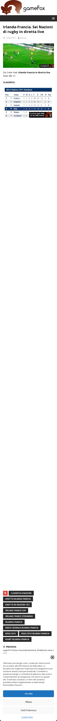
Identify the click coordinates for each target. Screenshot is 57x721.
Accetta (28, 693)
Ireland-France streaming (19, 616)
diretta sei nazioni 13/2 (17, 604)
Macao (23, 37)
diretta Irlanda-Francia (18, 599)
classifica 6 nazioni (21, 593)
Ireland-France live (15, 610)
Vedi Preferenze (28, 710)
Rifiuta (28, 702)
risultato (10, 633)
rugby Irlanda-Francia (17, 639)
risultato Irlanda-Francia (35, 633)
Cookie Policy (27, 717)
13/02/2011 (11, 37)
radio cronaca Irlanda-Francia (21, 627)
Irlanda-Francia (13, 622)
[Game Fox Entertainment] (23, 13)
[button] (52, 657)
